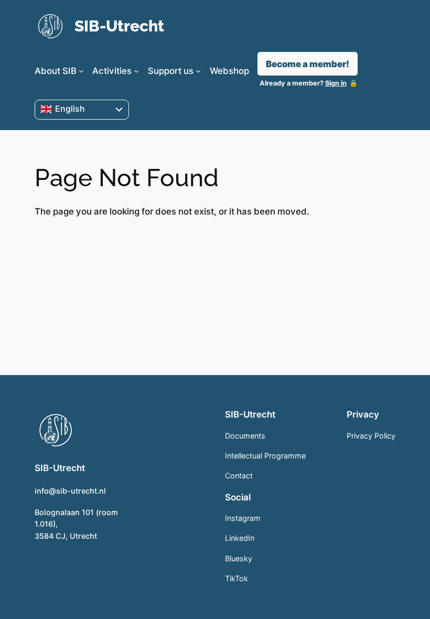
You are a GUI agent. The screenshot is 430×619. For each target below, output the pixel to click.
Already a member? (303, 83)
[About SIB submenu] (81, 70)
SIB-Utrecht (119, 26)
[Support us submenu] (198, 70)
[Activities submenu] (136, 70)
